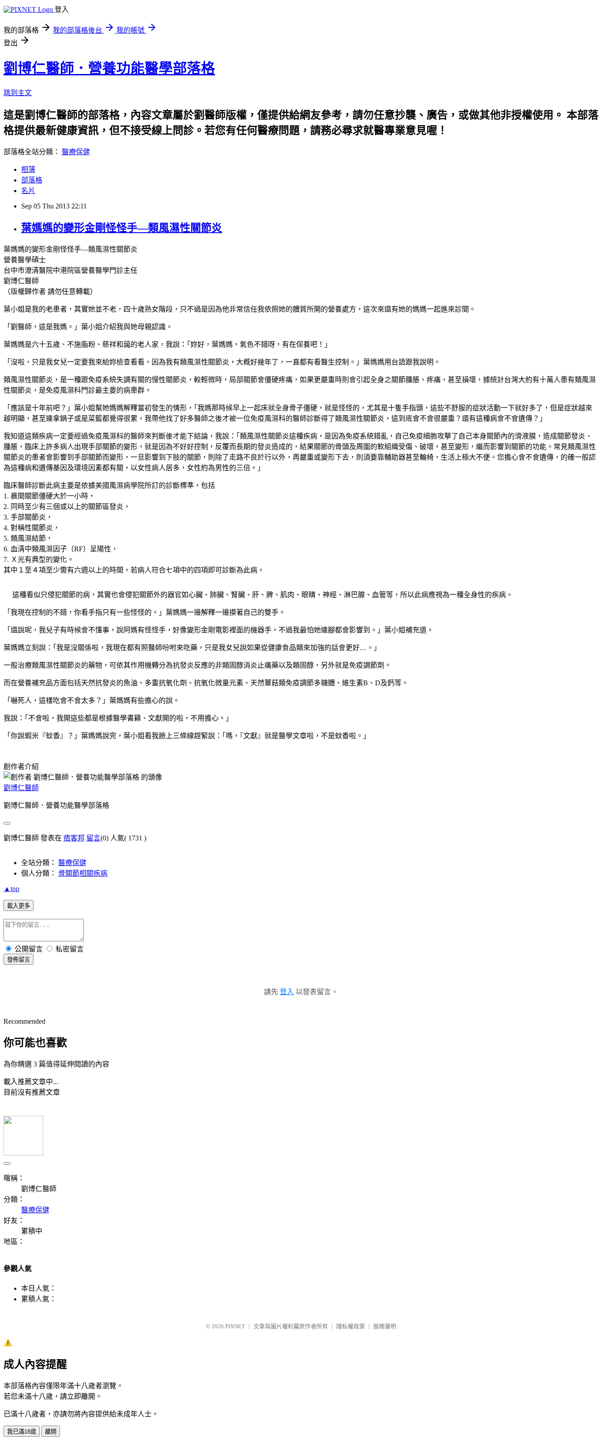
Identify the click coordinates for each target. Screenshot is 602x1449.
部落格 (31, 180)
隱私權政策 (350, 1326)
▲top (11, 888)
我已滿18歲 (21, 1431)
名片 (28, 190)
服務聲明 (384, 1326)
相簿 (28, 169)
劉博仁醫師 (21, 787)
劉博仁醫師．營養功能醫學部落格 (109, 68)
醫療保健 (76, 152)
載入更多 (18, 906)
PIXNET (235, 1326)
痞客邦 (74, 838)
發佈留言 (18, 959)
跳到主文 (18, 93)
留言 (93, 838)
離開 (50, 1431)
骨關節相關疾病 (83, 873)
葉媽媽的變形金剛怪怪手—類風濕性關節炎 (121, 228)
